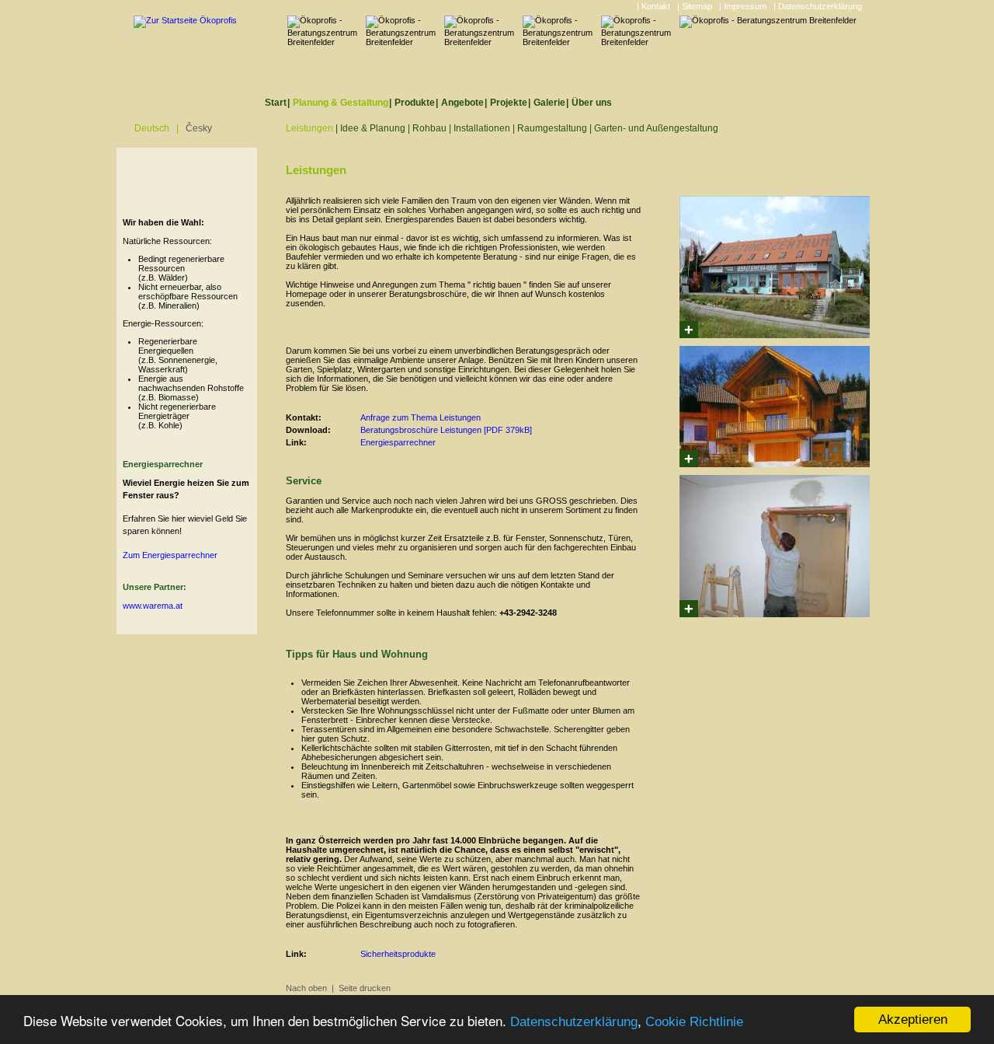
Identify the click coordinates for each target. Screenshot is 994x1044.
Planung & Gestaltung (340, 102)
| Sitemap (694, 6)
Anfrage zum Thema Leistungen (420, 417)
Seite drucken (365, 988)
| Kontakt (653, 6)
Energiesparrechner (398, 442)
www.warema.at (152, 605)
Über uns (592, 102)
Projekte (508, 102)
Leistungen (309, 128)
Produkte (414, 102)
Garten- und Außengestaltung (656, 128)
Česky (199, 128)
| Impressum (742, 6)
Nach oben (306, 988)
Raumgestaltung (552, 128)
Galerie (549, 102)
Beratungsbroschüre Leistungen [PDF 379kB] (446, 430)
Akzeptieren (912, 1019)
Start (276, 102)
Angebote (462, 102)
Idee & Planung (372, 128)
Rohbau (429, 128)
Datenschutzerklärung (574, 1021)
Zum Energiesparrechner (170, 555)
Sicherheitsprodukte (398, 953)
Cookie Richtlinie (694, 1021)
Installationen (482, 128)
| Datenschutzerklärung (817, 6)
